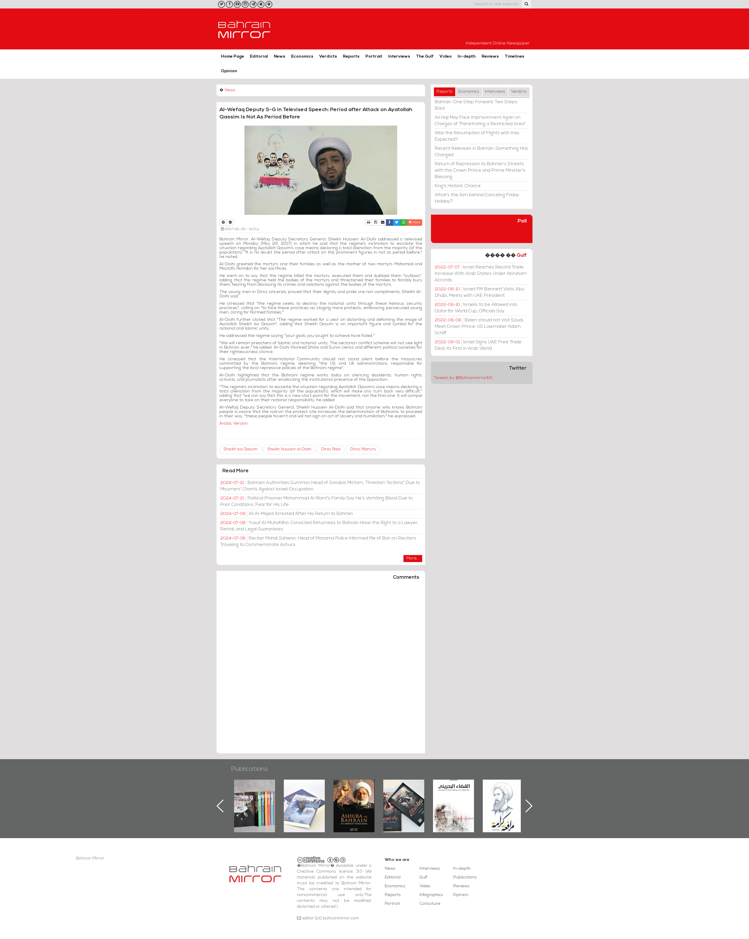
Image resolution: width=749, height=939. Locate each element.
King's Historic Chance (458, 186)
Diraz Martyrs (363, 449)
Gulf (522, 255)
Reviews (490, 56)
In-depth (467, 56)
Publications (249, 769)
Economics (302, 56)
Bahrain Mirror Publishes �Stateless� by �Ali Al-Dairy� (354, 796)
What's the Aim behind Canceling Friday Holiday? (477, 198)
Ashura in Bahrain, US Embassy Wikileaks (304, 796)
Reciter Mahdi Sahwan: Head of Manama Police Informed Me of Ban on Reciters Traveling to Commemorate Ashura (318, 541)
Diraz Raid (330, 449)
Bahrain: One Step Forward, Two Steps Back (476, 105)
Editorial (259, 56)
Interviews (399, 56)
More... (412, 558)
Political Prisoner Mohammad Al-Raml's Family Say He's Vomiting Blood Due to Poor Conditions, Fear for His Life (316, 501)
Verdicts (328, 56)
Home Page (232, 56)
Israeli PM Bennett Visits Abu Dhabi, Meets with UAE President (479, 292)
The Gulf (425, 56)
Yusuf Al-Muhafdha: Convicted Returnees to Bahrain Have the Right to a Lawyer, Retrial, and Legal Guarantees (319, 526)
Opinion (229, 71)
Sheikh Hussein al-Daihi (289, 449)
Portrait (373, 56)
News (279, 56)
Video (445, 56)
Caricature (430, 904)
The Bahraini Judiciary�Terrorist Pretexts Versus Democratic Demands (404, 800)
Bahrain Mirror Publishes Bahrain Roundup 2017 (254, 796)
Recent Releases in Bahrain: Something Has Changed (481, 151)
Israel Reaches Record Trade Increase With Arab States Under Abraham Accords (481, 273)
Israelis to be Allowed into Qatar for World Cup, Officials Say (476, 307)
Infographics (431, 895)
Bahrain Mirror (244, 28)
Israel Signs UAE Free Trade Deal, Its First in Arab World (478, 345)
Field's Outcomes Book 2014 (503, 789)
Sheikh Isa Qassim (240, 449)
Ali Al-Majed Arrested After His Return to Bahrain (286, 513)
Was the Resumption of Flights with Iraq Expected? (477, 136)
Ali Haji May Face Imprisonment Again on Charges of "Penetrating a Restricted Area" (480, 120)
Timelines (514, 56)
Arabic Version (233, 423)
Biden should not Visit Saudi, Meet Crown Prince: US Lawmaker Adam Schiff (479, 326)
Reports (351, 56)
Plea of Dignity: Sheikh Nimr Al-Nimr (453, 793)
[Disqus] (320, 669)
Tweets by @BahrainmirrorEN (463, 378)
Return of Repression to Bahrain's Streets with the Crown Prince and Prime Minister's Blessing (480, 170)
